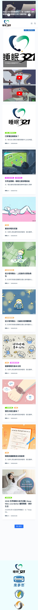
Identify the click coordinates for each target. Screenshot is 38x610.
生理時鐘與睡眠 (9, 270)
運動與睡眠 (18, 177)
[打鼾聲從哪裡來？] (19, 117)
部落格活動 (8, 497)
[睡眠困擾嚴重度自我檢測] (19, 436)
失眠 (7, 225)
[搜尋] (35, 23)
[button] (8, 14)
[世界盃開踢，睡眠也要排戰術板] (19, 162)
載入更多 (19, 526)
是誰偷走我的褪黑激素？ (11, 12)
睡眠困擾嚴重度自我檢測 (14, 456)
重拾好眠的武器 (11, 229)
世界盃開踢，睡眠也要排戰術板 (17, 181)
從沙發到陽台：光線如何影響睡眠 (18, 321)
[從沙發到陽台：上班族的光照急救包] (19, 254)
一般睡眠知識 (9, 407)
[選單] (31, 23)
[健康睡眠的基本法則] (19, 346)
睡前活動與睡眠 (9, 177)
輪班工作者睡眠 (31, 9)
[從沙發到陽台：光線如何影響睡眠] (19, 301)
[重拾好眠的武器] (19, 209)
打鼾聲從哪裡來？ (12, 136)
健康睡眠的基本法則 (13, 366)
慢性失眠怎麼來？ (12, 411)
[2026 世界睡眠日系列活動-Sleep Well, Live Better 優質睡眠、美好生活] (19, 481)
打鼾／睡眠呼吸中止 (10, 132)
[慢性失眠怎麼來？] (19, 391)
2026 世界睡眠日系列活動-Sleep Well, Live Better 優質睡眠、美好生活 (18, 503)
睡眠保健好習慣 (14, 362)
